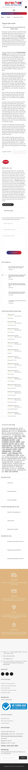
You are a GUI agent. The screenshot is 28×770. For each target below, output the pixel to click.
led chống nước (12, 439)
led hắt (17, 446)
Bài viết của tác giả (7, 204)
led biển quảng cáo (13, 437)
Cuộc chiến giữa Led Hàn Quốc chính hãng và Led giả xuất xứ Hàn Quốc (16, 267)
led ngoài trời (9, 450)
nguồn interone (20, 460)
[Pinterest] (21, 152)
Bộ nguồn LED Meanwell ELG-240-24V (15, 558)
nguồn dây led (10, 460)
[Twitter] (17, 152)
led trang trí (15, 453)
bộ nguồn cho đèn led (16, 430)
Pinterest (11, 674)
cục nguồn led (16, 434)
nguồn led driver (7, 465)
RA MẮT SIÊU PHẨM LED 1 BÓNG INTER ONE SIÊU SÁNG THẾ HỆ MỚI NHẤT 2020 (17, 276)
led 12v (17, 436)
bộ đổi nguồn (14, 431)
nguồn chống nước (14, 458)
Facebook (2, 674)
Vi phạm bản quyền (5, 723)
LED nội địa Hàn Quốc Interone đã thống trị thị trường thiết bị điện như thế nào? (16, 293)
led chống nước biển (11, 441)
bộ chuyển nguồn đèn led (10, 428)
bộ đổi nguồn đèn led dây (15, 433)
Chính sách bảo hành (5, 688)
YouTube (7, 674)
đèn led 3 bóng (11, 471)
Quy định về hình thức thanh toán (8, 683)
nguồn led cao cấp (19, 463)
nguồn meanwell (13, 468)
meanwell (4, 455)
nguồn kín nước (7, 462)
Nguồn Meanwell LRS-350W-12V (14, 550)
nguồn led (18, 462)
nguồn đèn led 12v (10, 470)
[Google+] (24, 152)
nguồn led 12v (7, 463)
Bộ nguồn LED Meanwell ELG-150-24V (15, 541)
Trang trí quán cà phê (8, 23)
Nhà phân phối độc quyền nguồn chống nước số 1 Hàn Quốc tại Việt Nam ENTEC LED (17, 284)
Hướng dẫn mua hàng (5, 692)
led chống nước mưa (13, 443)
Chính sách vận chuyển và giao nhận (8, 685)
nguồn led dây (18, 465)
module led (13, 455)
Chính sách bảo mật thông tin (7, 720)
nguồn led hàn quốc (8, 466)
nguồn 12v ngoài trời (11, 457)
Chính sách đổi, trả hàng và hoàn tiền (8, 690)
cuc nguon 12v (6, 434)
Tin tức (9, 151)
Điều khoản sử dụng (5, 718)
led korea (19, 448)
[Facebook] (14, 152)
